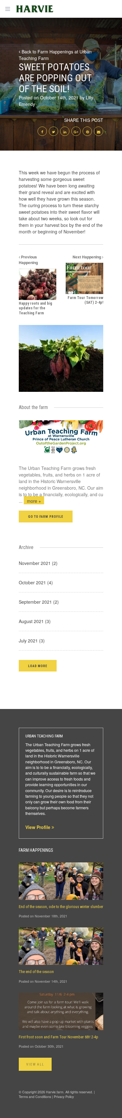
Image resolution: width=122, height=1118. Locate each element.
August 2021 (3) (35, 621)
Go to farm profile (45, 517)
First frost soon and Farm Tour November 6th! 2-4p (58, 1037)
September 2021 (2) (39, 602)
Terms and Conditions (35, 1096)
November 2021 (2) (38, 563)
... (30, 501)
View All (35, 1064)
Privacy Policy (64, 1096)
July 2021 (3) (32, 640)
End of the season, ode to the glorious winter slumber (61, 907)
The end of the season (36, 972)
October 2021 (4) (36, 582)
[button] (38, 665)
